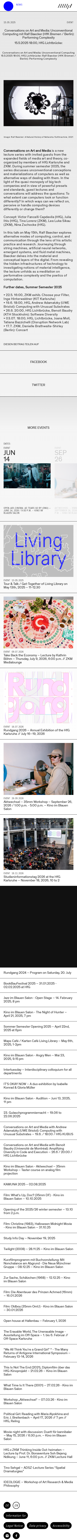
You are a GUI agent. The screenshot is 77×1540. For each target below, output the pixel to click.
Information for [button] (16, 1515)
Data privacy (37, 1526)
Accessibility (60, 1526)
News (19, 4)
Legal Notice (14, 1526)
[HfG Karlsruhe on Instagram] (7, 1535)
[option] (27, 482)
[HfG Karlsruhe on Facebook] (16, 1535)
